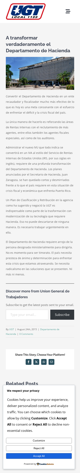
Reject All (39, 448)
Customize (39, 440)
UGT (11, 329)
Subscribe (62, 315)
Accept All (39, 456)
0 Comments (26, 334)
